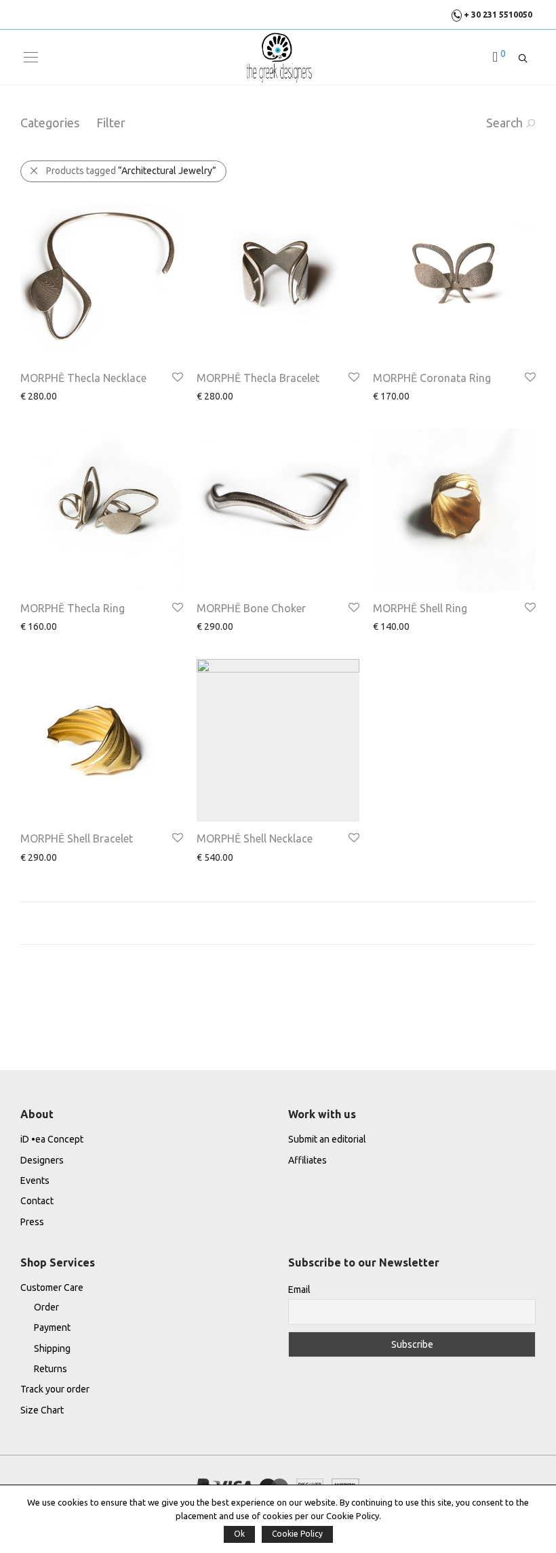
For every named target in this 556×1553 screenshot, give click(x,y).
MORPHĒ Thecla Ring (72, 608)
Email (299, 1289)
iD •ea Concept (51, 1139)
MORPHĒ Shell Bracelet (76, 838)
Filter (110, 122)
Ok (239, 1533)
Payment (52, 1327)
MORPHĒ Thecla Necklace (83, 378)
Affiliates (307, 1160)
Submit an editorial (327, 1139)
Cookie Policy (297, 1533)
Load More (278, 923)
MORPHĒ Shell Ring (420, 608)
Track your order (55, 1389)
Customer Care (51, 1287)
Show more (37, 396)
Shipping (52, 1348)
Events (34, 1180)
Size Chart (42, 1410)
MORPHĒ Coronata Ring (432, 378)
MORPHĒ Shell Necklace (255, 838)
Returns (50, 1368)
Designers (42, 1160)
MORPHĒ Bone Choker (251, 608)
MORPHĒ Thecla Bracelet (258, 378)
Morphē (104, 397)
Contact (37, 1200)
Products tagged (131, 170)
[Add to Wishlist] (176, 377)
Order (46, 1307)
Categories (49, 122)
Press (32, 1221)
